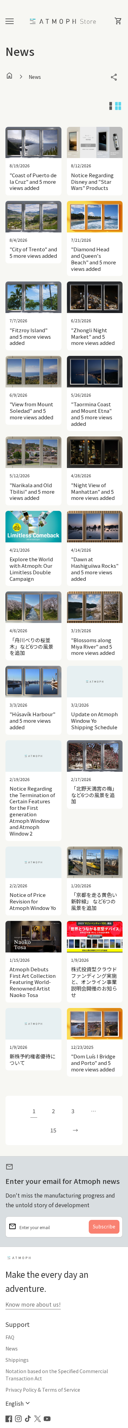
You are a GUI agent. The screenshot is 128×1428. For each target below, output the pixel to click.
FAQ (9, 1337)
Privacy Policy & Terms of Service (42, 1389)
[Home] (64, 20)
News (11, 1348)
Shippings (17, 1359)
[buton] (18, 1403)
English (18, 1403)
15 (53, 1130)
